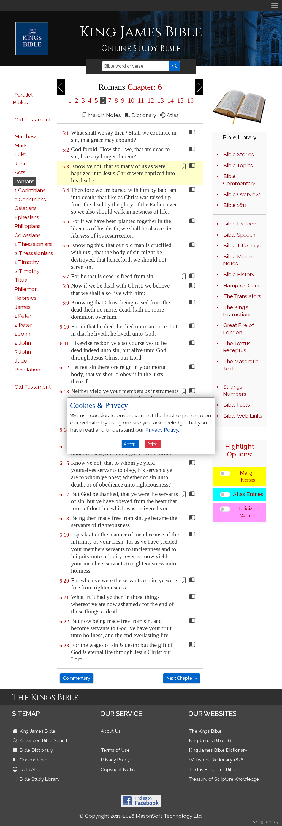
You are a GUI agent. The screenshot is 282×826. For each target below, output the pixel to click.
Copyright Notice (119, 769)
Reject (152, 444)
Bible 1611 (235, 205)
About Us (111, 731)
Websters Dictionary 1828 (216, 760)
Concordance (33, 760)
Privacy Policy (115, 760)
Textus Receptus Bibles (214, 769)
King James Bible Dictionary (218, 750)
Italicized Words (248, 512)
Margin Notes (248, 476)
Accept (130, 444)
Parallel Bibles (22, 99)
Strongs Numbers (234, 390)
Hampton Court (242, 285)
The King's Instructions (237, 310)
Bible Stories (238, 154)
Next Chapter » (181, 678)
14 (170, 100)
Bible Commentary (239, 179)
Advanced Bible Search (43, 740)
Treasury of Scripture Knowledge (224, 779)
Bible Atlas (30, 769)
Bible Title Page (242, 245)
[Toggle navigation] (274, 5)
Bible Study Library (39, 779)
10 (131, 100)
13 (161, 100)
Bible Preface (239, 224)
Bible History (238, 274)
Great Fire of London (238, 328)
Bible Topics (238, 165)
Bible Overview (241, 194)
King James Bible (36, 731)
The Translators (242, 296)
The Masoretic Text (240, 364)
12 (151, 100)
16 (189, 100)
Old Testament (33, 119)
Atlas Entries (248, 494)
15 (180, 100)
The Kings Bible (205, 731)
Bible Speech (239, 235)
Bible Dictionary (35, 750)
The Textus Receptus (237, 347)
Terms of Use (115, 750)
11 (141, 100)
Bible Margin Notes (238, 260)
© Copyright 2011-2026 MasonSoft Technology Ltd (140, 816)
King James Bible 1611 (212, 740)
